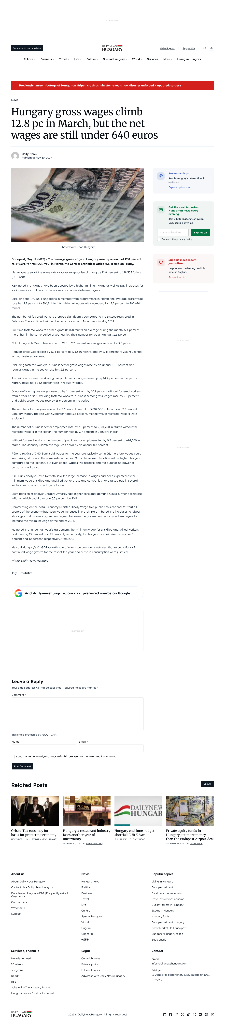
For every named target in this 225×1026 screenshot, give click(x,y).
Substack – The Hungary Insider (31, 987)
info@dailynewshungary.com (169, 963)
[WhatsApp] (194, 1014)
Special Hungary (114, 59)
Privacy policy (90, 964)
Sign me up (200, 232)
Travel (63, 59)
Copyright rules (90, 958)
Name (16, 741)
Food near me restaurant (167, 893)
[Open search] (205, 48)
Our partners (19, 902)
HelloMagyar (167, 48)
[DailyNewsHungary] (112, 48)
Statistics (26, 573)
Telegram (17, 970)
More (166, 59)
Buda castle (159, 939)
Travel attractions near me (168, 899)
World (136, 59)
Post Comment (22, 766)
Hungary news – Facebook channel (32, 993)
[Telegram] (200, 1014)
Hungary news (90, 881)
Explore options (178, 187)
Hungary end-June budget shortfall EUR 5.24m (134, 833)
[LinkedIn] (164, 1014)
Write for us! (18, 908)
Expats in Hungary (163, 910)
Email (83, 741)
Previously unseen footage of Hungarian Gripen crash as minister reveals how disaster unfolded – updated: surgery (100, 85)
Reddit (15, 975)
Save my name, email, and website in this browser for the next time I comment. (66, 756)
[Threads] (212, 1014)
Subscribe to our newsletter (27, 48)
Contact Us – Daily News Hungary (32, 887)
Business (46, 59)
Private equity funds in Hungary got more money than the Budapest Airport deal (190, 835)
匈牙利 (85, 939)
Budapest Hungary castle (167, 933)
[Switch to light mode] (211, 48)
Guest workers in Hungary (167, 904)
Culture (91, 59)
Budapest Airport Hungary (168, 922)
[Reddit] (206, 1014)
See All (207, 783)
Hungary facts (160, 916)
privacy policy (184, 239)
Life (76, 59)
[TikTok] (188, 1014)
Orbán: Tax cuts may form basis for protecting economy (33, 833)
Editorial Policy (90, 970)
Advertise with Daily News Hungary (103, 975)
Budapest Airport (162, 887)
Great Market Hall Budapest (169, 928)
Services (152, 59)
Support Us (189, 48)
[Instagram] (176, 1014)
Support (16, 913)
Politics (28, 59)
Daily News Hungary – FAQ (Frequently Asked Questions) (39, 895)
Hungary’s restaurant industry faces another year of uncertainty (86, 835)
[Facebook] (170, 1014)
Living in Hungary (189, 59)
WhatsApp (17, 964)
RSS (13, 981)
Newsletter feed (21, 958)
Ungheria (87, 933)
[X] (182, 1014)
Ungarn (86, 928)
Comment (19, 694)
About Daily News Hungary (28, 881)
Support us (175, 277)
